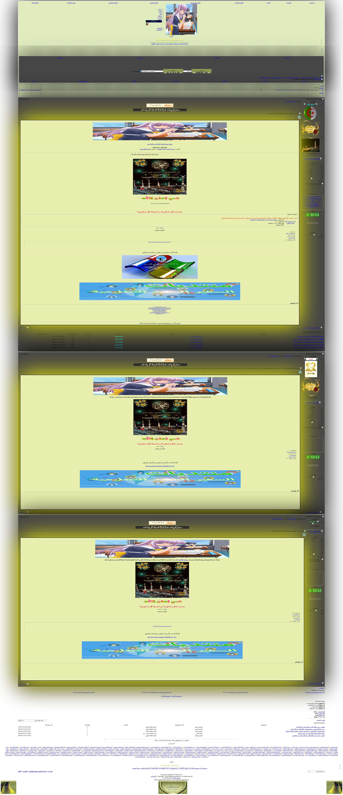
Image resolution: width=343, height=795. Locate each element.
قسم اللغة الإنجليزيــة (14, 753)
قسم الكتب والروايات (299, 750)
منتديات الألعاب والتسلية (140, 750)
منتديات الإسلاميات (136, 748)
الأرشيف (25, 771)
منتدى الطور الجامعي (288, 748)
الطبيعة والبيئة (97, 753)
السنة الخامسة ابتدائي (201, 747)
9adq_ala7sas (177, 778)
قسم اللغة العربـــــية (213, 755)
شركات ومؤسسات (195, 756)
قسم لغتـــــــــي (277, 750)
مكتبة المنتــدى (13, 748)
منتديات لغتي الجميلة (288, 750)
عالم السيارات (8, 755)
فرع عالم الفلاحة (170, 750)
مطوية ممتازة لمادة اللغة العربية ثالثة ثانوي (159, 144)
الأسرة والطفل (52, 748)
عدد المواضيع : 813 (291, 236)
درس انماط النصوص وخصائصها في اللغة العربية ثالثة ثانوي (307, 729)
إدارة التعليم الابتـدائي (189, 747)
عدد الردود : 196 (292, 238)
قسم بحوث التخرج (276, 748)
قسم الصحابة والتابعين (100, 748)
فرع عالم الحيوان (160, 750)
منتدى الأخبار (23, 750)
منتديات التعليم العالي (299, 748)
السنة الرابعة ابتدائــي (213, 747)
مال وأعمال (204, 756)
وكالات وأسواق (177, 756)
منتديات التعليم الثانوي (292, 77)
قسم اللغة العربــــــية (311, 755)
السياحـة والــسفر (239, 750)
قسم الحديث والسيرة (113, 748)
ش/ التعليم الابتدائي (177, 747)
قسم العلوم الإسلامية (225, 755)
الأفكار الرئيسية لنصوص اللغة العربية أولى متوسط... (308, 347)
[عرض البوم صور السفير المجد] (312, 327)
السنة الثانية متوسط (119, 747)
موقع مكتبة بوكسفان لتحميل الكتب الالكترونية (314, 582)
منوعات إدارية (188, 748)
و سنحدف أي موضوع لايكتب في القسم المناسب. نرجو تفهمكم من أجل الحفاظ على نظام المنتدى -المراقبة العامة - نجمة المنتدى (169, 768)
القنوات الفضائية (76, 750)
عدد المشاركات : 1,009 (290, 233)
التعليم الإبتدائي (239, 3)
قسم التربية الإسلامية (179, 752)
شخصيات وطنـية (189, 750)
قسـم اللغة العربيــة (167, 752)
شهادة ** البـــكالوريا (322, 748)
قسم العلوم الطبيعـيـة (50, 753)
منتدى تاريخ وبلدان (18, 755)
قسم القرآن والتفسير (125, 748)
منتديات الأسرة (78, 748)
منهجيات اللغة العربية (183, 560)
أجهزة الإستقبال (66, 750)
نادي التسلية (105, 753)
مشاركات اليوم (83, 81)
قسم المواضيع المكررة (318, 752)
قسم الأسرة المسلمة (88, 748)
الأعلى (19, 771)
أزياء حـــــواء (61, 748)
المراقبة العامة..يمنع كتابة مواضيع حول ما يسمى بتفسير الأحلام (169, 44)
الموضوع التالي (166, 696)
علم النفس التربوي (154, 747)
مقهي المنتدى (41, 750)
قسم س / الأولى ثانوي (35, 747)
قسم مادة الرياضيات (213, 752)
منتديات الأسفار (258, 750)
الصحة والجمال (69, 748)
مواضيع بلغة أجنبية (247, 752)
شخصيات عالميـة (198, 750)
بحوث (160, 11)
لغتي (160, 14)
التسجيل (288, 3)
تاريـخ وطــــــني (249, 750)
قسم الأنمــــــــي (86, 750)
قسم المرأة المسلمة (148, 748)
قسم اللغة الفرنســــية (237, 755)
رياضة (160, 19)
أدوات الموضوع (36, 90)
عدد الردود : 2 (297, 619)
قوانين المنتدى (320, 720)
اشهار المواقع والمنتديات (259, 752)
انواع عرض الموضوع (25, 90)
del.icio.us (226, 692)
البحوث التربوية (228, 748)
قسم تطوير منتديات (23, 748)
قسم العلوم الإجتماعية (26, 753)
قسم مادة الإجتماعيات (320, 753)
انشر (275, 89)
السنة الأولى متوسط (130, 747)
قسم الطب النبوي (158, 748)
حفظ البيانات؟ (135, 71)
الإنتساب (159, 28)
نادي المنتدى (329, 752)
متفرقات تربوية (196, 748)
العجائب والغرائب (128, 750)
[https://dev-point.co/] (160, 466)
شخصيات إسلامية (208, 750)
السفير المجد (288, 356)
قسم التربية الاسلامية (236, 752)
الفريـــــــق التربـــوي (217, 748)
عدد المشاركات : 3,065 (291, 451)
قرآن (160, 12)
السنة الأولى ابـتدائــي (250, 747)
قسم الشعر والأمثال (323, 750)
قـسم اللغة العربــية (111, 752)
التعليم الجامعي (112, 3)
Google (75, 692)
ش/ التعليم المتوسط (72, 747)
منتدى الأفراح (286, 747)
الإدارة (268, 3)
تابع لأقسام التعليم (206, 748)
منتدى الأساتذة (71, 3)
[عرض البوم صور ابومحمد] (313, 512)
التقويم (134, 81)
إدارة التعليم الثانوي (311, 748)
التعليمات (159, 30)
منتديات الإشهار (113, 753)
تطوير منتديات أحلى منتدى (152, 756)
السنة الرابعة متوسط (96, 747)
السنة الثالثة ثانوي (265, 77)
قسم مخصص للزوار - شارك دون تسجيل (309, 747)
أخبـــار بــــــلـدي (229, 750)
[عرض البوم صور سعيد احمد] (315, 683)
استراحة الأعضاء (14, 750)
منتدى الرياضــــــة (31, 750)
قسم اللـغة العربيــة (224, 752)
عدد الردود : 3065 (292, 456)
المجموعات (176, 81)
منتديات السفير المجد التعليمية (310, 77)
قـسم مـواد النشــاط (190, 752)
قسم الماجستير (267, 748)
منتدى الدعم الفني (34, 748)
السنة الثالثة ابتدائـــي (225, 747)
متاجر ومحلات (186, 756)
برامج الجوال (58, 750)
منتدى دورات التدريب (286, 752)
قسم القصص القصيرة (311, 750)
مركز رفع (140, 58)
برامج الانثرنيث (49, 750)
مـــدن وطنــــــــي (218, 750)
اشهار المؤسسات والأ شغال (273, 752)
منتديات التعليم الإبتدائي (275, 747)
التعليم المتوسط (195, 3)
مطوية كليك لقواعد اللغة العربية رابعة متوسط (311, 733)
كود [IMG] (322, 715)
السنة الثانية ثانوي (24, 747)
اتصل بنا (50, 771)
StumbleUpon (146, 692)
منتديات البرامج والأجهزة (98, 750)
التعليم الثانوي (154, 3)
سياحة (160, 16)
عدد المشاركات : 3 (296, 614)
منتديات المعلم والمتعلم (255, 748)
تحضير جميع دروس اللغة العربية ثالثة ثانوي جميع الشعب (308, 735)
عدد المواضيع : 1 (296, 617)
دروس (160, 9)
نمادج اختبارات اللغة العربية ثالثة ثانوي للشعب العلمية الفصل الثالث (305, 731)
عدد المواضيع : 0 (292, 455)
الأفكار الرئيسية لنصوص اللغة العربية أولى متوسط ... (308, 339)
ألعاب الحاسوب (118, 750)
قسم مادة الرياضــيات (75, 753)
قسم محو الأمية (267, 750)
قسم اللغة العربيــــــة (195, 339)
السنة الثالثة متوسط (107, 747)
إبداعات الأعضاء (179, 748)
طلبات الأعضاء (308, 752)
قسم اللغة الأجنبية (309, 753)
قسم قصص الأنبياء (169, 748)
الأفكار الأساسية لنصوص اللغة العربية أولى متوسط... (308, 344)
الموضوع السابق (176, 696)
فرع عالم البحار (179, 750)
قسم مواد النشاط (299, 753)
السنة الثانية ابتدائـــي (238, 747)
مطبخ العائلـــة (43, 748)
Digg (306, 692)
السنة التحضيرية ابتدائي (262, 747)
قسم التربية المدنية (133, 752)
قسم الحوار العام (324, 747)
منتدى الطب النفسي (298, 752)
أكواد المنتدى (321, 712)
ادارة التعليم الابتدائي (166, 747)
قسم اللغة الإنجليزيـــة (249, 755)
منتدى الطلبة (237, 748)
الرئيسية (312, 3)
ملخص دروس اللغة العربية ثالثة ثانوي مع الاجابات (310, 727)
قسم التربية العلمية (201, 752)
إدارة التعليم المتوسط (84, 747)
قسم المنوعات (333, 747)
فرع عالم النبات (151, 750)
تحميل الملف (290, 223)
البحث (33, 81)
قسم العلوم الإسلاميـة (195, 336)
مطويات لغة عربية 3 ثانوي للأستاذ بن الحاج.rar (263, 220)
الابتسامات (322, 713)
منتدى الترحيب (294, 747)
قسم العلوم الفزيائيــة (38, 753)
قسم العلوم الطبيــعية (286, 755)
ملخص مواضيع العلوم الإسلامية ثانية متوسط (310, 336)
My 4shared (35, 3)
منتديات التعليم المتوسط (142, 747)
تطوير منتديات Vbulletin (167, 756)
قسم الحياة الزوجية (140, 756)
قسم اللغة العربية (31, 752)
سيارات (159, 17)
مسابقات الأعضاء (109, 750)
